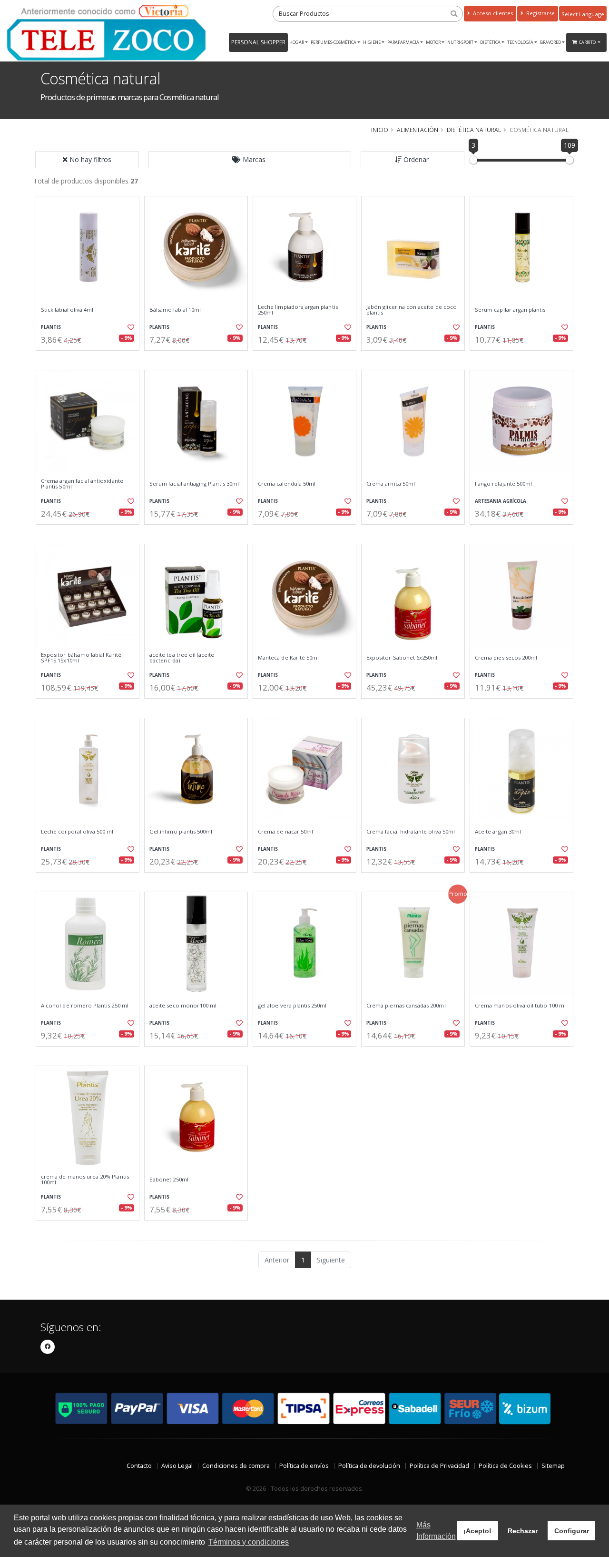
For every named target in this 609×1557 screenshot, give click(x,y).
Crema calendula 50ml (286, 484)
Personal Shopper (258, 42)
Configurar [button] (571, 1531)
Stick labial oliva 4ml (67, 310)
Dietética (490, 42)
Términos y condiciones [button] (248, 1542)
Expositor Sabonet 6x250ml (401, 658)
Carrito (588, 42)
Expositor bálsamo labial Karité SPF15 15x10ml (81, 658)
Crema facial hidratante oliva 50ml (410, 831)
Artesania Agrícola (500, 501)
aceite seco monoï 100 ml (182, 1005)
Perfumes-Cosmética (333, 42)
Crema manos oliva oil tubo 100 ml (520, 1005)
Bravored (550, 42)
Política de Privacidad (439, 1466)
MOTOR (433, 42)
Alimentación (417, 129)
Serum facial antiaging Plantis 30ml (194, 484)
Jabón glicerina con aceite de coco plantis (411, 310)
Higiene (372, 42)
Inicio (379, 129)
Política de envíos (304, 1466)
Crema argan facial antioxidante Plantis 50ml (82, 484)
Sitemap (553, 1466)
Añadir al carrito (91, 358)
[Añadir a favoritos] (130, 327)
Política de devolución (369, 1466)
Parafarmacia (403, 42)
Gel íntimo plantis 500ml (180, 831)
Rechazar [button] (523, 1531)
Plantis (51, 327)
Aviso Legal (177, 1466)
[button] (249, 159)
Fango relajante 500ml (503, 484)
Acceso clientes (492, 13)
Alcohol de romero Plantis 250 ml (84, 1005)
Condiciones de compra (236, 1466)
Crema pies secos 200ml (506, 658)
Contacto (139, 1466)
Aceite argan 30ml (498, 831)
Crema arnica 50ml (390, 484)
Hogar (296, 42)
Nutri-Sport (460, 42)
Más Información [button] (436, 1530)
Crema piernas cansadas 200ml (406, 1005)
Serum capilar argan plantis (510, 310)
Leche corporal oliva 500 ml (77, 831)
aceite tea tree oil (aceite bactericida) (182, 658)
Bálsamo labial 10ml (175, 310)
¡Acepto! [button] (477, 1531)
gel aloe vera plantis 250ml (292, 1005)
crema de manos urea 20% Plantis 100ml (85, 1180)
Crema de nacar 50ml (285, 831)
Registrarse (540, 13)
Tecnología (520, 42)
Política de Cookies (505, 1466)
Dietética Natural (474, 129)
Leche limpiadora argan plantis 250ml (298, 310)
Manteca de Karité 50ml (288, 658)
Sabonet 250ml (168, 1179)
